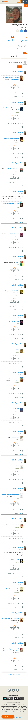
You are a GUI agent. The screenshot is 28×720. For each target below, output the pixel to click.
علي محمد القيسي (7, 524)
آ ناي (3, 168)
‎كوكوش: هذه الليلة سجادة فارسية (12, 203)
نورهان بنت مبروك (9, 349)
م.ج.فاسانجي (11, 465)
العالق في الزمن (16, 349)
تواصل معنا (19, 711)
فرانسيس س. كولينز (11, 496)
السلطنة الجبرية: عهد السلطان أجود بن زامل (10, 618)
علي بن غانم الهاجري (15, 620)
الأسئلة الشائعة (12, 711)
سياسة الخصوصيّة (18, 717)
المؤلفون (12, 713)
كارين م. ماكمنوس (13, 109)
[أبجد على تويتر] (13, 690)
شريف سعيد (13, 559)
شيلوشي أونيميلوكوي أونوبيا (9, 262)
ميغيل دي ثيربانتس (5, 233)
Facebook (20, 92)
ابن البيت (17, 262)
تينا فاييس (7, 79)
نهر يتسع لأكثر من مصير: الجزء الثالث (11, 168)
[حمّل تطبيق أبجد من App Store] (19, 698)
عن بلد (18, 408)
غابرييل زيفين (8, 380)
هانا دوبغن (14, 408)
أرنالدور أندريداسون (15, 140)
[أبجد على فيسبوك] (17, 690)
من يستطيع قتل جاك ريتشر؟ (13, 321)
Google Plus (16, 92)
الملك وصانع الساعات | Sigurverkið (11, 138)
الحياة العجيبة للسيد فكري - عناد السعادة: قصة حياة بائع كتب (10, 379)
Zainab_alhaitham (17, 72)
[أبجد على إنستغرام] (9, 690)
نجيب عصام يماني (15, 652)
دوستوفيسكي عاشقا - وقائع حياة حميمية (10, 291)
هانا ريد (9, 437)
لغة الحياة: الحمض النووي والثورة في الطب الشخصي (10, 495)
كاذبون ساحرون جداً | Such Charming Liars (11, 109)
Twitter (18, 92)
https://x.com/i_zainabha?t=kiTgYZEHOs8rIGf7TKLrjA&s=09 (21, 31)
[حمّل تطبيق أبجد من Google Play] (8, 698)
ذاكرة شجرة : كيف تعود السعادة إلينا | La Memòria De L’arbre (11, 78)
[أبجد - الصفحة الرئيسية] (19, 1)
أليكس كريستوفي (15, 292)
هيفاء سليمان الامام (12, 590)
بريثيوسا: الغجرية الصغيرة (14, 233)
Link (13, 92)
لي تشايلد (5, 321)
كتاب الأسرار (16, 465)
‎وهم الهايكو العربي (15, 524)
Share (22, 93)
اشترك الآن (6, 1)
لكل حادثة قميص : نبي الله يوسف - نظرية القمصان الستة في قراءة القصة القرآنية (10, 649)
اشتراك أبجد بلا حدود (5, 711)
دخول (1, 1)
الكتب (23, 711)
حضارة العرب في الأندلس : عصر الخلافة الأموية (11, 589)
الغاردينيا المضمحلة (15, 437)
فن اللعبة (17, 559)
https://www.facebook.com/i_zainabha (25, 31)
